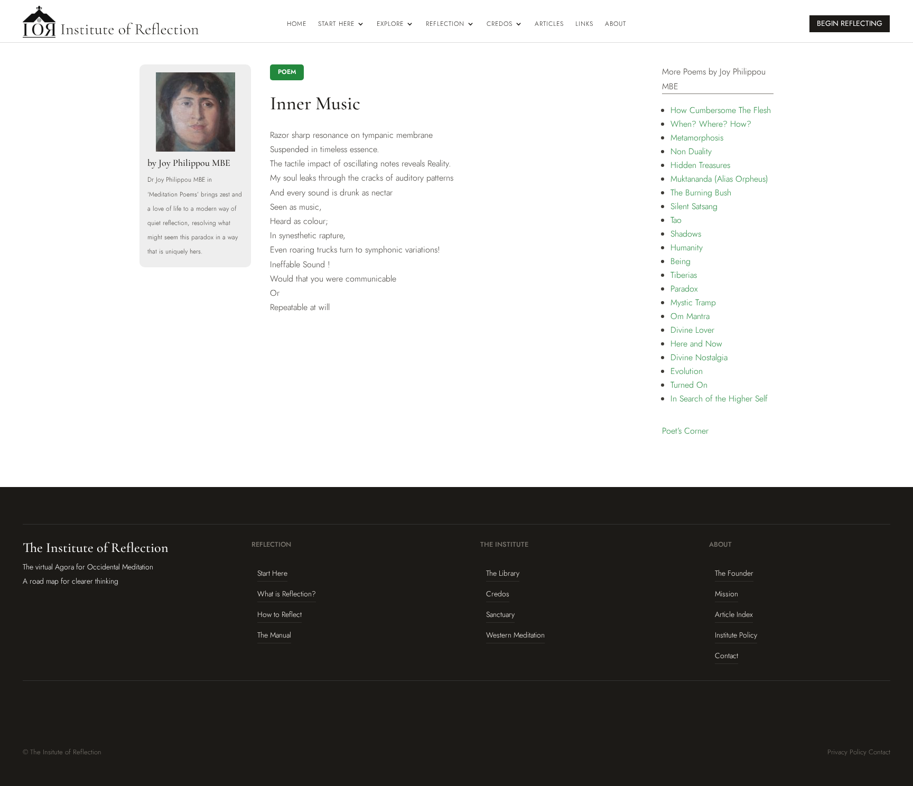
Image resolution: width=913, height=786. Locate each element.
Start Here (336, 24)
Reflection (445, 24)
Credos (500, 24)
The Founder (734, 573)
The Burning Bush (700, 192)
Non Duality (691, 151)
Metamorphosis (696, 138)
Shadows (685, 234)
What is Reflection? (286, 593)
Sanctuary (500, 614)
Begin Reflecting (849, 23)
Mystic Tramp (693, 302)
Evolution (686, 371)
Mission (726, 593)
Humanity (686, 247)
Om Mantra (690, 316)
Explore (390, 24)
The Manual (274, 635)
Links (584, 24)
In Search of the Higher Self (719, 398)
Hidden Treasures (700, 165)
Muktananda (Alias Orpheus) (719, 179)
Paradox (683, 289)
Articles (549, 24)
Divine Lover (692, 330)
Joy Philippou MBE (194, 163)
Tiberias (683, 275)
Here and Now (696, 344)
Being (680, 261)
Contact (726, 655)
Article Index (734, 614)
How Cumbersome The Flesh (720, 110)
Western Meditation (515, 635)
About (615, 24)
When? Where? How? (710, 124)
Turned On (688, 385)
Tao (676, 220)
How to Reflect (279, 614)
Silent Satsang (694, 206)
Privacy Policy (847, 752)
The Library (502, 573)
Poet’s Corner (685, 431)
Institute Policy (736, 635)
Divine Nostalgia (699, 357)
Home (296, 24)
